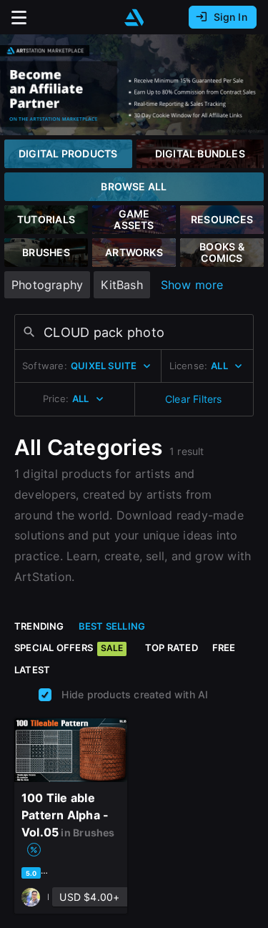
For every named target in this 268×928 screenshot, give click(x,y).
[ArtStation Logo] (134, 17)
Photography (47, 285)
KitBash (121, 285)
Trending (39, 626)
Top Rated (171, 647)
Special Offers (68, 647)
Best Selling (112, 626)
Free (224, 647)
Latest (32, 669)
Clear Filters (193, 399)
